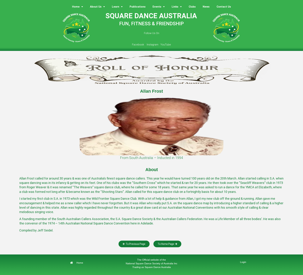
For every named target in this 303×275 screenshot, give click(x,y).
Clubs (192, 6)
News (206, 6)
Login (243, 262)
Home (76, 6)
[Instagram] (151, 40)
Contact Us (224, 6)
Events (157, 6)
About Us (96, 6)
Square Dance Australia (151, 267)
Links (175, 6)
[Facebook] (138, 40)
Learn (115, 6)
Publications (138, 6)
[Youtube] (164, 40)
